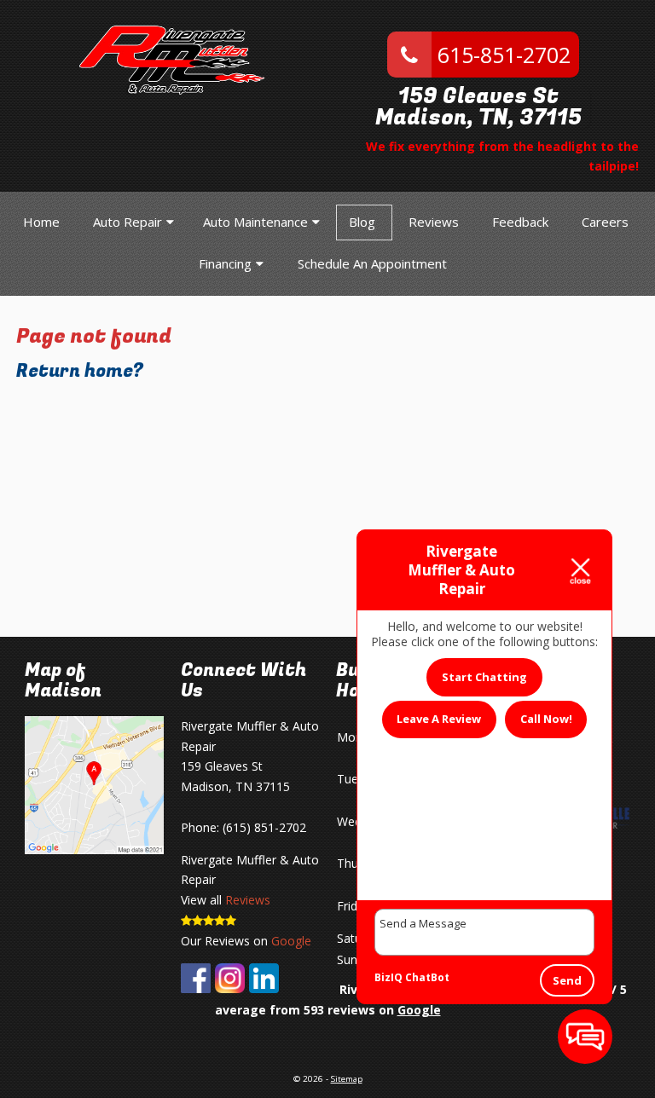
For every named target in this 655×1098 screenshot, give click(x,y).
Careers (605, 221)
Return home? (79, 371)
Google (291, 941)
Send (567, 980)
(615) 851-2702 (264, 827)
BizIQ (388, 977)
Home (41, 221)
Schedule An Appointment (372, 263)
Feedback (520, 221)
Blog (362, 221)
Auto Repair (127, 221)
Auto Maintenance (255, 221)
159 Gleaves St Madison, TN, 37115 (478, 107)
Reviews (434, 221)
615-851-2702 (501, 54)
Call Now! (546, 718)
